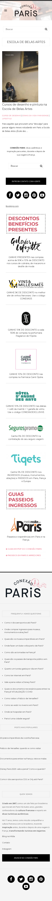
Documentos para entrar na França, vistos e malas (23, 758)
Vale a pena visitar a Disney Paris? (19, 682)
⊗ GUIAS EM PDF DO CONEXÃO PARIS (24, 549)
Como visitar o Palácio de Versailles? (21, 698)
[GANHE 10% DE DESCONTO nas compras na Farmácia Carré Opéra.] (26, 360)
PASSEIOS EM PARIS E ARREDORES (24, 555)
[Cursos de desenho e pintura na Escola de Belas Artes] (20, 76)
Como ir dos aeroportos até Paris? (20, 622)
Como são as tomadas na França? (20, 652)
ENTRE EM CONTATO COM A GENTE (26, 181)
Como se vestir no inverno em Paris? (21, 705)
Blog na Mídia (8, 836)
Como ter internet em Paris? (17, 675)
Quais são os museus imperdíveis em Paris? (24, 639)
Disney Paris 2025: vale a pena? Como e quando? (22, 769)
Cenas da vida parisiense (35, 116)
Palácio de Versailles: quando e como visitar (20, 748)
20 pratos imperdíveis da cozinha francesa (19, 738)
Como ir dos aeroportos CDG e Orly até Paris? (21, 779)
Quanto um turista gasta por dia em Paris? (23, 669)
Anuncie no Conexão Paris (26, 858)
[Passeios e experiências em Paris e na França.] (26, 525)
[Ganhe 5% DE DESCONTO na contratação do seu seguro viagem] (26, 429)
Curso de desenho (11, 116)
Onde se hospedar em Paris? (17, 712)
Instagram (6, 849)
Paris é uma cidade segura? (17, 718)
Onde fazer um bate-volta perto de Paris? (23, 645)
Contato (6, 842)
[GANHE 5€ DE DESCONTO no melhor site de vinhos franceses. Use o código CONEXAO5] (26, 284)
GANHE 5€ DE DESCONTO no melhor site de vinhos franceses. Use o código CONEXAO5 (26, 295)
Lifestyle (7, 119)
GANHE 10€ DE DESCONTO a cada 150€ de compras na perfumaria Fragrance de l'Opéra (26, 333)
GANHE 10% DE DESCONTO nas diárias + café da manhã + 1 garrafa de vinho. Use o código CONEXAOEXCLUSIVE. (26, 409)
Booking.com (12, 206)
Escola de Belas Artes (26, 42)
